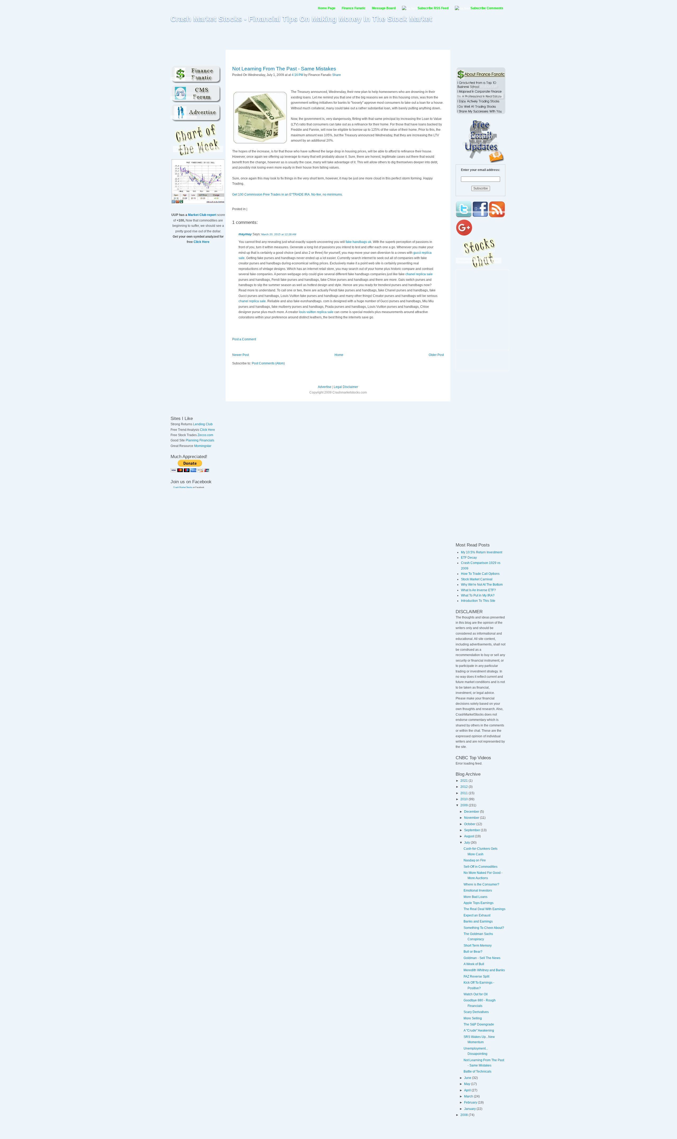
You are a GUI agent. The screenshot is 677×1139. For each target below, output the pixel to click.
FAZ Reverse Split (476, 976)
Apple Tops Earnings (478, 903)
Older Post (436, 355)
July (467, 842)
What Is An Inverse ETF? (478, 590)
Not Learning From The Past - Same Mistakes (284, 68)
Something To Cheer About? (484, 928)
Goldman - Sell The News (482, 958)
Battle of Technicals (477, 1071)
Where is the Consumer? (481, 884)
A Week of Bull (474, 964)
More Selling (473, 1018)
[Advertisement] (338, 36)
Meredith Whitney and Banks (484, 970)
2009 (464, 805)
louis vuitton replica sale (316, 312)
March (469, 1096)
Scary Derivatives (476, 1012)
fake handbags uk (358, 242)
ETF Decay (469, 557)
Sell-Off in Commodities (480, 867)
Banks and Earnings (478, 921)
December (472, 811)
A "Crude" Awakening (479, 1030)
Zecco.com (205, 435)
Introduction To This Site (478, 601)
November (472, 818)
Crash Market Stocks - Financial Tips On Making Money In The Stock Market (301, 19)
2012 (464, 787)
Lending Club (203, 424)
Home (339, 355)
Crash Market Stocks (182, 487)
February (471, 1102)
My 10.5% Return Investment (481, 552)
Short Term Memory (478, 945)
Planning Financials (200, 440)
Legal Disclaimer (346, 387)
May (467, 1084)
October (470, 824)
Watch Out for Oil (476, 994)
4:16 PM (297, 75)
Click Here (201, 242)
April (468, 1090)
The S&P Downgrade (479, 1024)
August (469, 836)
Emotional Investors (478, 890)
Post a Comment (244, 339)
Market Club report (202, 215)
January (470, 1109)
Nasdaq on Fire (475, 860)
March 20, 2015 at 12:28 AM (278, 234)
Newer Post (240, 355)
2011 (464, 793)
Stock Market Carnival (476, 579)
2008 (464, 1115)
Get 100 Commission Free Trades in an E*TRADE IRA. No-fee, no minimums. (287, 194)
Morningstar (202, 446)
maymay (245, 234)
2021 (464, 781)
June (468, 1078)
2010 (464, 799)
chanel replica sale (419, 274)
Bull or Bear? (473, 951)
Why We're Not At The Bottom (482, 584)
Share (336, 75)
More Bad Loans (475, 897)
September (472, 830)
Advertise (324, 387)
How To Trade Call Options (480, 574)
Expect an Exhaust (477, 915)
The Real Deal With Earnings (484, 909)
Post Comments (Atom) (268, 363)
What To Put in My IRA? (478, 595)
